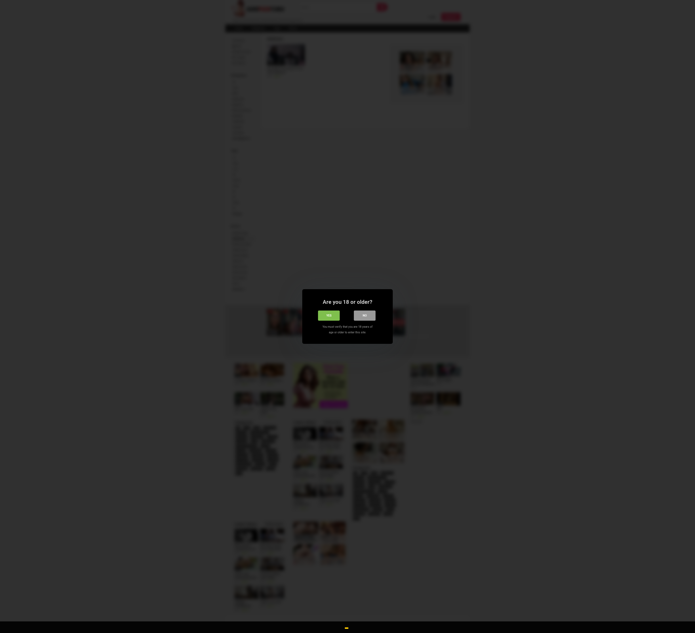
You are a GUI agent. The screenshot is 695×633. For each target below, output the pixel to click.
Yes (329, 315)
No (365, 315)
